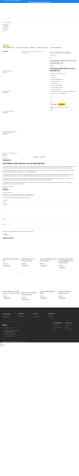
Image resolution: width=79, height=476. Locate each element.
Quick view (4, 268)
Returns (54, 329)
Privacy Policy (55, 324)
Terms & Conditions (57, 327)
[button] (7, 265)
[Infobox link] (9, 315)
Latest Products (69, 329)
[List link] (11, 331)
